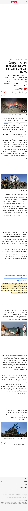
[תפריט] (27, 2)
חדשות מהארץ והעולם (19, 59)
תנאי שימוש (24, 509)
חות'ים (15, 444)
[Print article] (13, 92)
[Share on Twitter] (19, 92)
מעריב (26, 59)
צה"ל (26, 444)
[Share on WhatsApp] (16, 92)
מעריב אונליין (20, 88)
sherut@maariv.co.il (17, 499)
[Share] (26, 92)
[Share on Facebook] (23, 92)
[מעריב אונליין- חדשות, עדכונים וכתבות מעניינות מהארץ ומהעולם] (14, 2)
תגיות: (25, 443)
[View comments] (3, 92)
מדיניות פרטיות (18, 509)
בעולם (11, 59)
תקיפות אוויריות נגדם (13, 151)
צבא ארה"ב (21, 444)
